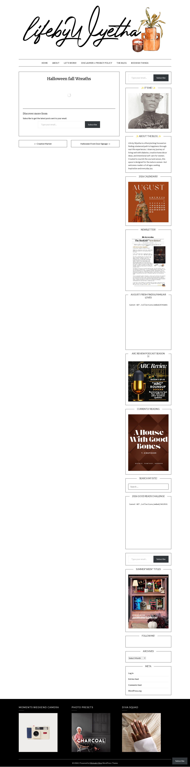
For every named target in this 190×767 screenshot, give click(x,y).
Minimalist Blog (96, 763)
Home (45, 63)
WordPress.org (135, 691)
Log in (131, 673)
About (55, 63)
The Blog (122, 63)
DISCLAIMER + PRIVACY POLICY (96, 63)
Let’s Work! (70, 63)
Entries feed (133, 679)
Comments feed (135, 685)
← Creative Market (43, 143)
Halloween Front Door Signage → (95, 143)
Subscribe (92, 124)
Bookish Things (139, 63)
